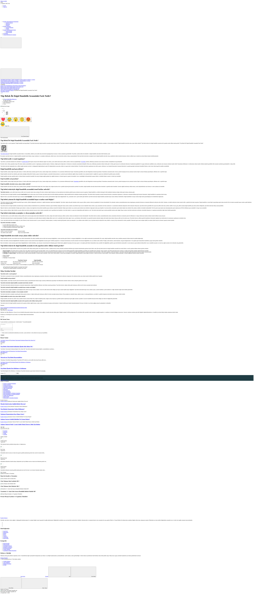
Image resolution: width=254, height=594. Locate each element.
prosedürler (18, 307)
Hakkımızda (5, 532)
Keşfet (4, 5)
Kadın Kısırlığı (9, 31)
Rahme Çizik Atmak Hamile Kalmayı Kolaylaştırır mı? (12, 86)
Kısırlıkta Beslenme (7, 548)
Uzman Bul (9, 34)
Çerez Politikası (6, 562)
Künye (4, 534)
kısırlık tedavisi (25, 161)
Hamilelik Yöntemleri (7, 547)
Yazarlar (5, 535)
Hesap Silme (5, 538)
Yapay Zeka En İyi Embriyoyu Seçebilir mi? (10, 89)
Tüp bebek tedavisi (4, 153)
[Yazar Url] (6, 99)
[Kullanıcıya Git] (2, 439)
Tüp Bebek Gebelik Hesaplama (9, 550)
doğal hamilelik (9, 307)
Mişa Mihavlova (4, 352)
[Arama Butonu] (11, 74)
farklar (14, 307)
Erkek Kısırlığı (9, 32)
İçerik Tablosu (4, 151)
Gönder (2, 335)
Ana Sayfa (3, 90)
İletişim (4, 533)
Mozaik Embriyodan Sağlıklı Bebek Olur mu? (10, 88)
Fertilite (7, 28)
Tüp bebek (83, 161)
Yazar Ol (5, 6)
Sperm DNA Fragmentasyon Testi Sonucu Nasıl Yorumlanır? (13, 85)
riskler (21, 307)
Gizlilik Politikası (6, 561)
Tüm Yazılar (10, 310)
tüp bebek (25, 307)
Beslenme (8, 24)
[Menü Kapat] (1, 37)
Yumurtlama (76, 181)
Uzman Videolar (6, 549)
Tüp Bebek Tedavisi (9, 90)
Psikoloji (7, 25)
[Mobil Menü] (11, 43)
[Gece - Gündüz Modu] (10, 57)
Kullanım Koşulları (7, 563)
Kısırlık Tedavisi (10, 21)
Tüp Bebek (5, 33)
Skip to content (4, 1)
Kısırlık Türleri (9, 30)
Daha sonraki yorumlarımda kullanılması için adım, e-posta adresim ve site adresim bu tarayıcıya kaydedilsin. (24, 332)
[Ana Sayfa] (10, 19)
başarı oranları (3, 307)
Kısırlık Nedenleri (7, 26)
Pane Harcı (3, 341)
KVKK (4, 565)
